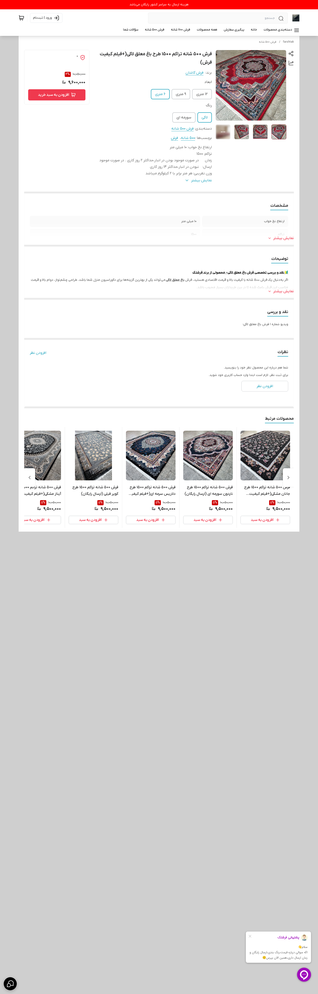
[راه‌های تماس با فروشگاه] (10, 983)
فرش (174, 138)
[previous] (288, 477)
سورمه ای (183, 117)
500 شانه (188, 138)
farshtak (288, 42)
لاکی (205, 117)
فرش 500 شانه (267, 42)
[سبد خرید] (21, 18)
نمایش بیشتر (283, 238)
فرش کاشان (194, 72)
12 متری (202, 94)
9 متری (181, 94)
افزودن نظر (38, 353)
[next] (29, 477)
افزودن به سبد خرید (53, 95)
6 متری (160, 94)
